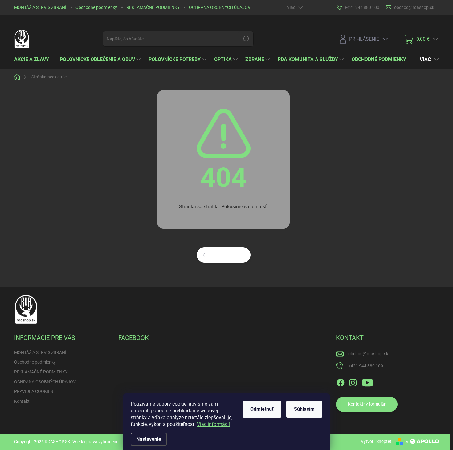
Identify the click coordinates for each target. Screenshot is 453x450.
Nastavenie (148, 439)
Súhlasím (304, 409)
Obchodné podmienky (96, 7)
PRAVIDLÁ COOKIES (33, 391)
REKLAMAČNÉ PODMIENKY (153, 7)
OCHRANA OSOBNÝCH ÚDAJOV (220, 7)
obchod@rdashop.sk (368, 353)
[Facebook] (340, 381)
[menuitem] (34, 59)
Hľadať (245, 38)
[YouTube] (367, 381)
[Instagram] (352, 381)
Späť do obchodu (227, 254)
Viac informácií (213, 424)
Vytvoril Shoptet (376, 441)
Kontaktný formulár (367, 404)
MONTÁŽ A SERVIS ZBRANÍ (40, 7)
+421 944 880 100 (365, 365)
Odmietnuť (262, 409)
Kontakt (22, 401)
